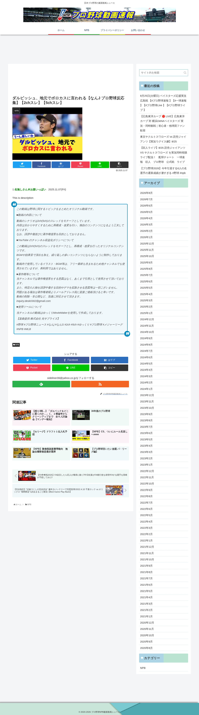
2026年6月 (146, 205)
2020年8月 (146, 648)
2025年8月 (146, 268)
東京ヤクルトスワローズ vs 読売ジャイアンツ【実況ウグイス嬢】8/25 (163, 139)
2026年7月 (146, 199)
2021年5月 (146, 591)
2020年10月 (147, 635)
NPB (17, 345)
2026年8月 (146, 192)
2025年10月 (147, 256)
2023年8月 (146, 420)
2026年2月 (146, 230)
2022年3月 (146, 527)
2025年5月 (146, 287)
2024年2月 (146, 382)
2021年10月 (147, 559)
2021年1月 (146, 616)
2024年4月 (146, 369)
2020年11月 (147, 628)
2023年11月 (147, 401)
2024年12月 (147, 319)
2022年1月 (146, 540)
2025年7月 (146, 275)
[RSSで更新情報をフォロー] (100, 384)
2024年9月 (146, 338)
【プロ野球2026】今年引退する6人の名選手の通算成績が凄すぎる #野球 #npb (163, 170)
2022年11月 (147, 477)
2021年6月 (146, 584)
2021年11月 (147, 553)
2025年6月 (146, 281)
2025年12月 (147, 243)
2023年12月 (147, 395)
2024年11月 (147, 325)
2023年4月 (146, 445)
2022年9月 (146, 490)
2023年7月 (146, 426)
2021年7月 (146, 578)
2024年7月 (146, 350)
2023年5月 (146, 439)
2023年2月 (146, 458)
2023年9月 (146, 414)
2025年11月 (147, 249)
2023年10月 (147, 407)
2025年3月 (146, 300)
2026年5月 (146, 212)
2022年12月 (147, 471)
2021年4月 (146, 597)
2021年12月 (147, 546)
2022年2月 (146, 534)
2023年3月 (146, 452)
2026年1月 (146, 237)
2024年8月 (146, 344)
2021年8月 (146, 572)
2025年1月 (146, 313)
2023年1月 (146, 464)
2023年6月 (146, 433)
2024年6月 (146, 357)
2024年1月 (146, 388)
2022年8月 (146, 496)
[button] (185, 72)
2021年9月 (146, 565)
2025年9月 (146, 262)
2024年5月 (146, 363)
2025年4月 (146, 294)
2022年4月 (146, 521)
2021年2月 (146, 610)
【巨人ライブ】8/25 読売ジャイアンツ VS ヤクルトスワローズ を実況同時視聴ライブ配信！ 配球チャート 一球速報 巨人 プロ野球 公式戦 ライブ (163, 154)
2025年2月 (146, 306)
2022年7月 (146, 502)
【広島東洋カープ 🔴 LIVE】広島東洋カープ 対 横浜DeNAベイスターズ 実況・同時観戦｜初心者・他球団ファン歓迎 (162, 123)
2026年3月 (146, 224)
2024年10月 (147, 332)
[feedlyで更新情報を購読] (41, 384)
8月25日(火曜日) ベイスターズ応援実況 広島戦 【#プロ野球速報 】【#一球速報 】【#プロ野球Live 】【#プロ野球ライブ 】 (163, 102)
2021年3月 (146, 603)
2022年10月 (147, 483)
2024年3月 (146, 376)
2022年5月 (146, 515)
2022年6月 (146, 508)
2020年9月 (146, 641)
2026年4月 (146, 218)
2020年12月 (147, 622)
